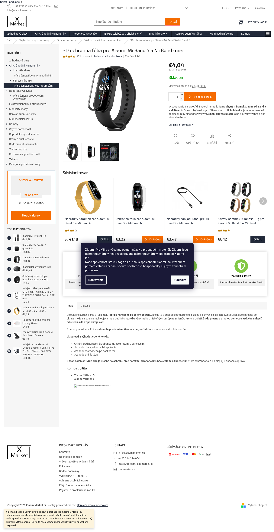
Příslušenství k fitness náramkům (33, 85)
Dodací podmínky (69, 471)
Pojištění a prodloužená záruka (77, 490)
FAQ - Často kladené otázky (75, 485)
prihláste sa (142, 414)
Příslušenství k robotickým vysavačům (28, 97)
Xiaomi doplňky (18, 149)
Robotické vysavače (20, 90)
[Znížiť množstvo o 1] (182, 99)
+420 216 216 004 (129, 458)
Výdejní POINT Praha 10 (73, 475)
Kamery (13, 124)
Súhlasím (180, 280)
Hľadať (172, 21)
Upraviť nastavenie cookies (92, 505)
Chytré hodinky (22, 70)
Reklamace (65, 466)
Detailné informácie (180, 124)
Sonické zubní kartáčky (22, 114)
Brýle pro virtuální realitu (23, 144)
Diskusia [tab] (86, 305)
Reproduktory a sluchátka (24, 134)
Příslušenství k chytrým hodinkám (33, 75)
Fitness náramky (22, 80)
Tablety (13, 159)
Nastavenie (96, 280)
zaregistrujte (167, 414)
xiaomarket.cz (126, 469)
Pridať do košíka (202, 96)
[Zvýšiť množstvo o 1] (182, 94)
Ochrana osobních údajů (73, 480)
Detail (104, 239)
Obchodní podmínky (143, 8)
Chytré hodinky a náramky (24, 65)
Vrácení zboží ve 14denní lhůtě (76, 461)
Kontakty (117, 8)
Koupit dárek (31, 215)
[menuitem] (17, 34)
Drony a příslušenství (21, 139)
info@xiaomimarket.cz (131, 452)
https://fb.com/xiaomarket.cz (135, 463)
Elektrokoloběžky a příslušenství (27, 103)
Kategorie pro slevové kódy (24, 164)
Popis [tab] (70, 305)
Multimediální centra (21, 118)
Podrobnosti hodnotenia (107, 56)
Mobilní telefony (18, 108)
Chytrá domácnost (20, 129)
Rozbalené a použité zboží (24, 154)
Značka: (132, 56)
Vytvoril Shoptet (257, 505)
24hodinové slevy (19, 60)
